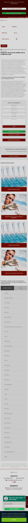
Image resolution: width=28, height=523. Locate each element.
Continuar (14, 519)
